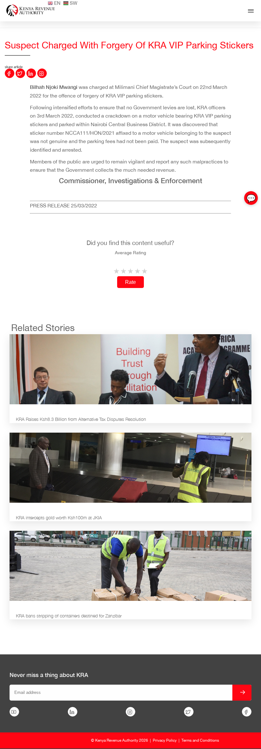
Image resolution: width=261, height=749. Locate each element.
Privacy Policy (165, 740)
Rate (130, 282)
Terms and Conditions (200, 740)
